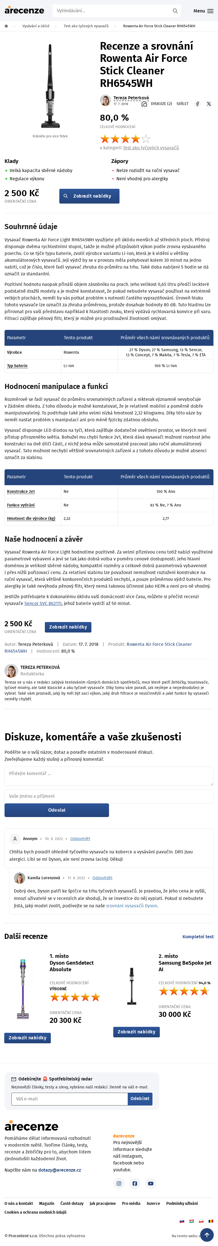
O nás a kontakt (19, 1204)
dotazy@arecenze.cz (59, 1170)
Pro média (131, 1204)
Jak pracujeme (103, 1204)
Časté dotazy (71, 1204)
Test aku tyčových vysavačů (151, 148)
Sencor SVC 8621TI (43, 603)
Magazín (46, 1204)
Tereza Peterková (35, 644)
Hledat (176, 11)
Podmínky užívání (182, 1204)
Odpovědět (80, 839)
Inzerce (153, 1204)
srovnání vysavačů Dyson (131, 906)
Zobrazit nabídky (92, 196)
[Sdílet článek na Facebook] (197, 103)
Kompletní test (198, 937)
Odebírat (140, 1098)
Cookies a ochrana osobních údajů (35, 1212)
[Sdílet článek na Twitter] (209, 103)
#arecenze (124, 1136)
